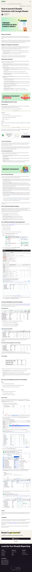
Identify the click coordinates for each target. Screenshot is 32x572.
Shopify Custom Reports (13, 523)
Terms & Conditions (25, 554)
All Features (3, 555)
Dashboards (3, 554)
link (17, 233)
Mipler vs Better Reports (5, 561)
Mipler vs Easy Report (4, 564)
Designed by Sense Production (19, 568)
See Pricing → (16, 541)
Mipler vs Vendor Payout (5, 562)
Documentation (14, 551)
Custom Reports (3, 551)
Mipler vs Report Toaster (5, 563)
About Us (23, 551)
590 (18, 135)
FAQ (12, 555)
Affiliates (13, 554)
